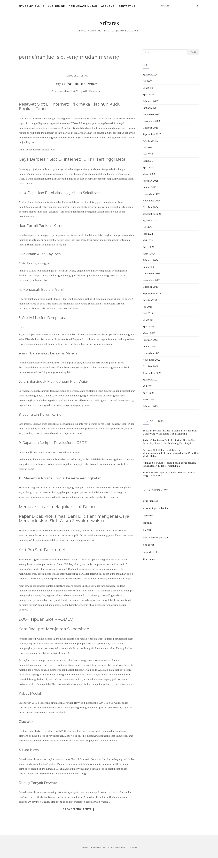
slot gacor (148, 544)
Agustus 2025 (150, 140)
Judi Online (56, 6)
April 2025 (148, 167)
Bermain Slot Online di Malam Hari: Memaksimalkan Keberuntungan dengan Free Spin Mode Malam (171, 453)
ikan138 (147, 530)
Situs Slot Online (31, 6)
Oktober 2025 (150, 127)
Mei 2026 (148, 87)
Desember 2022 (151, 353)
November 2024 (151, 200)
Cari (193, 52)
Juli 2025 (147, 147)
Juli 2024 (147, 227)
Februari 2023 (150, 339)
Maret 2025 (149, 174)
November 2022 (151, 359)
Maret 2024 (149, 253)
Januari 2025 (150, 187)
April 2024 (148, 247)
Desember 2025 (151, 114)
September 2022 (152, 373)
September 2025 (152, 134)
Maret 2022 (149, 399)
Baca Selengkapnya (77, 809)
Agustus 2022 (150, 379)
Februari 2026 (150, 101)
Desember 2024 (151, 194)
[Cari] (197, 5)
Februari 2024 (150, 260)
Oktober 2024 (150, 207)
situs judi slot (150, 500)
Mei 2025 (148, 160)
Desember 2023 (151, 273)
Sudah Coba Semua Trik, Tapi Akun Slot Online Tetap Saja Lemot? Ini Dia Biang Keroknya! (169, 442)
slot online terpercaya (155, 537)
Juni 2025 (148, 154)
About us (107, 6)
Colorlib (104, 847)
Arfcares (109, 23)
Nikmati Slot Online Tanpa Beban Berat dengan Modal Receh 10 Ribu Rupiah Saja (169, 464)
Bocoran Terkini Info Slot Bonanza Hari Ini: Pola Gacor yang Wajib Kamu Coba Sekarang (170, 432)
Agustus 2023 (150, 300)
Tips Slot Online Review (77, 84)
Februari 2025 (150, 180)
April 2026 (148, 94)
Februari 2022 (150, 406)
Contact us (127, 6)
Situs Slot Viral (77, 75)
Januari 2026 (150, 107)
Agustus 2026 (150, 74)
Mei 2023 (148, 319)
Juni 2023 (148, 313)
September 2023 (152, 293)
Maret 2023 (149, 333)
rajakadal (148, 515)
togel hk (147, 522)
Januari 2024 (150, 266)
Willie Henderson (92, 91)
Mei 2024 (148, 240)
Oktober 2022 (150, 366)
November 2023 (151, 280)
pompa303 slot (151, 552)
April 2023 (148, 326)
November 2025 (151, 121)
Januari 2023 (149, 346)
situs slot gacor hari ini (156, 508)
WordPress (132, 847)
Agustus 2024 (150, 220)
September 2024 (152, 213)
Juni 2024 (148, 233)
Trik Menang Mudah (83, 6)
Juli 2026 (147, 81)
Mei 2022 (148, 386)
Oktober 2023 (150, 286)
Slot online (149, 559)
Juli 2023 (147, 306)
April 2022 (148, 392)
